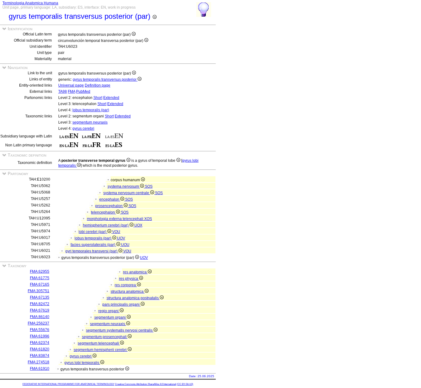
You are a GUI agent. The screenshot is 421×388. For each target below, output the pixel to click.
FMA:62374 (39, 343)
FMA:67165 (39, 284)
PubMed (83, 91)
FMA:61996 (39, 336)
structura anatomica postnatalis (133, 298)
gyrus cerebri (83, 128)
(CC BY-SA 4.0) (185, 384)
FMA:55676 (39, 330)
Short (97, 98)
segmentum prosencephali (105, 337)
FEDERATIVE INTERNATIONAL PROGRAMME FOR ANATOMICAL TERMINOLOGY (68, 384)
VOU (116, 232)
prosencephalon (109, 206)
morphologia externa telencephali (115, 219)
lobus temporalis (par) (90, 110)
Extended (111, 98)
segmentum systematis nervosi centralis (119, 330)
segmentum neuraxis (90, 122)
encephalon (109, 199)
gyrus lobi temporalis (82, 363)
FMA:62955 (39, 271)
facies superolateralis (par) (93, 245)
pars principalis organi (121, 304)
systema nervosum (124, 186)
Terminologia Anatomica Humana (30, 3)
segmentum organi (110, 317)
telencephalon (103, 212)
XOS (148, 219)
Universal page (71, 85)
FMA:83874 (39, 355)
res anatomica (135, 272)
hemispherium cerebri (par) (106, 225)
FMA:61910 (39, 368)
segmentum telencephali (99, 343)
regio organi (109, 311)
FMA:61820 (39, 349)
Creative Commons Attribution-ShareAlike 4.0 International (145, 384)
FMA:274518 (38, 362)
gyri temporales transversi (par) (91, 251)
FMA (71, 91)
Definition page (97, 85)
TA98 (62, 91)
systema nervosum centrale (126, 193)
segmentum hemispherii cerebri (101, 350)
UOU (125, 245)
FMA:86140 (39, 317)
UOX (138, 225)
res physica (129, 278)
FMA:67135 (39, 297)
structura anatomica (128, 291)
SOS (149, 186)
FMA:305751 (38, 291)
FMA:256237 (38, 323)
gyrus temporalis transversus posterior (105, 79)
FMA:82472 (39, 304)
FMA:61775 (39, 278)
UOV (121, 238)
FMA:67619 (39, 310)
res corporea (126, 285)
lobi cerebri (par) (93, 232)
